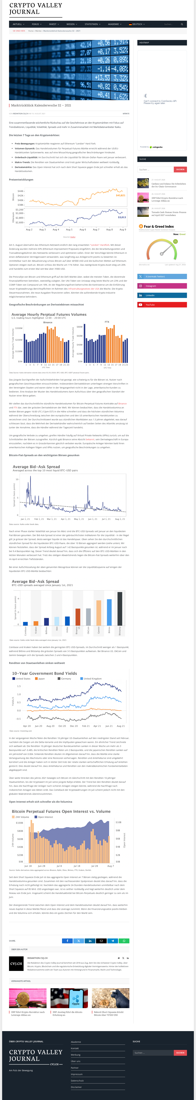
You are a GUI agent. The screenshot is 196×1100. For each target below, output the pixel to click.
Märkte (38, 31)
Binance (122, 403)
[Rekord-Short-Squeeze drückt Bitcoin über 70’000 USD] (110, 998)
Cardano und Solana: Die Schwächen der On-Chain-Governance (169, 185)
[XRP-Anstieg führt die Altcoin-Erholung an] (69, 998)
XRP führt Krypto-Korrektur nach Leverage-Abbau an (28, 1013)
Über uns (75, 1061)
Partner (75, 1067)
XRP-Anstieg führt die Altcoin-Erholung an (68, 1013)
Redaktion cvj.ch (20, 113)
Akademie (113, 24)
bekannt (90, 439)
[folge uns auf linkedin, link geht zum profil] (162, 295)
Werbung (75, 1054)
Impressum (77, 1074)
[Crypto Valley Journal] (36, 10)
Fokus (35, 24)
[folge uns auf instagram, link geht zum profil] (162, 285)
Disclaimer (76, 1087)
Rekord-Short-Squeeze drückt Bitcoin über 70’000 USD (109, 1013)
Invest (52, 24)
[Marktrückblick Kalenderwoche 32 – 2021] (69, 70)
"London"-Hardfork (99, 244)
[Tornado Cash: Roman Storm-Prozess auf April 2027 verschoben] (143, 212)
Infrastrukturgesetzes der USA (83, 288)
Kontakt (75, 1048)
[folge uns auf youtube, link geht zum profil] (162, 304)
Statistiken (91, 24)
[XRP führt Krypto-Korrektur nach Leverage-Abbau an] (28, 998)
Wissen (71, 24)
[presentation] (182, 24)
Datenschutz (77, 1080)
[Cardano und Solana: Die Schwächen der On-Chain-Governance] (143, 183)
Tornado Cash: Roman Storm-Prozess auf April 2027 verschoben (169, 214)
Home (31, 31)
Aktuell (17, 24)
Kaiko (72, 237)
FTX (15, 407)
